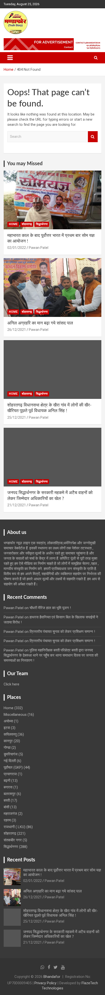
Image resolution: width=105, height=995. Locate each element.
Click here (11, 684)
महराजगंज (10, 813)
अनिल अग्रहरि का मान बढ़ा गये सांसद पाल (40, 323)
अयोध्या (8, 721)
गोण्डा (7, 747)
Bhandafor (51, 976)
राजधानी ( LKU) (14, 827)
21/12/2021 (16, 505)
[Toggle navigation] (10, 57)
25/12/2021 (16, 417)
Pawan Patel (38, 248)
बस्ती (7, 800)
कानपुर (8, 741)
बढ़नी (7, 780)
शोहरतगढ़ (27, 224)
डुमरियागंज (11, 754)
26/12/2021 (16, 330)
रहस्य (7, 820)
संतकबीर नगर (13, 840)
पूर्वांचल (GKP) (13, 767)
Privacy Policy (45, 983)
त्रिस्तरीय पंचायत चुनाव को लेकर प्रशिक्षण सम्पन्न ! (62, 631)
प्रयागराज (10, 774)
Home (13, 224)
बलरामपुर (10, 794)
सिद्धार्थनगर (42, 224)
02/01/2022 (16, 248)
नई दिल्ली (10, 761)
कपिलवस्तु (10, 734)
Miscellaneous (15, 714)
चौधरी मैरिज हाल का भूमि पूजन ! (50, 608)
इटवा (7, 728)
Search (93, 136)
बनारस (8, 787)
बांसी (6, 807)
